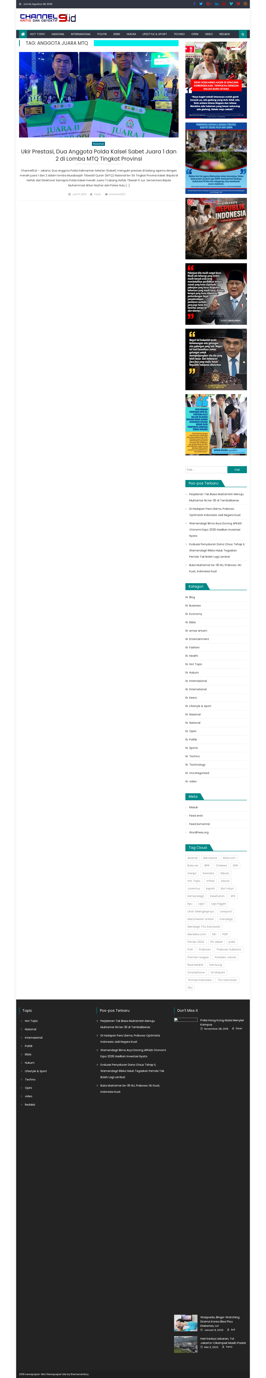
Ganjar (192, 873)
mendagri (226, 919)
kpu (190, 904)
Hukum (131, 34)
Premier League (198, 957)
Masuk (193, 807)
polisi (232, 942)
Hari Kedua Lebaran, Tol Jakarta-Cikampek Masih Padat (223, 1341)
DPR (235, 865)
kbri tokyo (227, 888)
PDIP (225, 934)
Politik (102, 34)
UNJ (190, 988)
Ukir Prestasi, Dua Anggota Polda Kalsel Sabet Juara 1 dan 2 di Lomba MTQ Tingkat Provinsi (99, 155)
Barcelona (210, 858)
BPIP (207, 865)
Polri (190, 949)
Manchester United (200, 919)
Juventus (194, 888)
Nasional (58, 34)
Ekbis (117, 34)
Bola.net (193, 865)
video (209, 34)
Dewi (239, 1028)
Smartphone (196, 972)
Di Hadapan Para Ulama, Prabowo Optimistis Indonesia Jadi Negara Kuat (215, 512)
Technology (197, 765)
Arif (233, 1329)
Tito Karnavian (227, 980)
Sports (193, 748)
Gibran (224, 873)
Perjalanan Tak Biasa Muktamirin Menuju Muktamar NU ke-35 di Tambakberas (216, 497)
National (194, 723)
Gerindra (208, 873)
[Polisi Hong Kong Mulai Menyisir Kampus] (185, 1164)
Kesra (193, 698)
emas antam (198, 631)
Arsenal (192, 858)
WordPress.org (199, 832)
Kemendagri (196, 896)
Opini (194, 34)
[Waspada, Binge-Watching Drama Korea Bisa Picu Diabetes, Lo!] (185, 1323)
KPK (233, 896)
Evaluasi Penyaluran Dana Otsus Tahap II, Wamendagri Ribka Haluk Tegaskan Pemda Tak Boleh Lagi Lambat (217, 550)
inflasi (210, 881)
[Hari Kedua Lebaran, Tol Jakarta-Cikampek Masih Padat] (185, 1344)
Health (193, 656)
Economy (195, 614)
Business (195, 606)
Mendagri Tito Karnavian (204, 927)
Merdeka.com (197, 934)
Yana (97, 194)
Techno (179, 34)
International (198, 689)
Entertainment (199, 639)
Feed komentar (199, 824)
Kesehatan (217, 896)
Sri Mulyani (218, 972)
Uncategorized (199, 773)
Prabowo (205, 949)
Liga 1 (201, 904)
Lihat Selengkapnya (201, 911)
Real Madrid (195, 965)
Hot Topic (37, 34)
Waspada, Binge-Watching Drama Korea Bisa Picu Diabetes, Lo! (220, 1321)
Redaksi (224, 34)
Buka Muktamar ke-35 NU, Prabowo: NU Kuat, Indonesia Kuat (215, 568)
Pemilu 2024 (196, 942)
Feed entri (196, 816)
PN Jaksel (216, 942)
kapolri (210, 888)
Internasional (81, 34)
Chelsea (221, 865)
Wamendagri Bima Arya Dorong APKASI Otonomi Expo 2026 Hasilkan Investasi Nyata (215, 529)
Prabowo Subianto (229, 949)
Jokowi (224, 881)
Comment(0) (117, 194)
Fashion (194, 647)
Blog (192, 597)
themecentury (80, 1374)
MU (214, 934)
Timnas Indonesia (199, 980)
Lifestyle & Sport (155, 34)
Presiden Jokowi (225, 957)
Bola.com (229, 858)
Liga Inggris (218, 904)
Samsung (215, 965)
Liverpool (226, 911)
